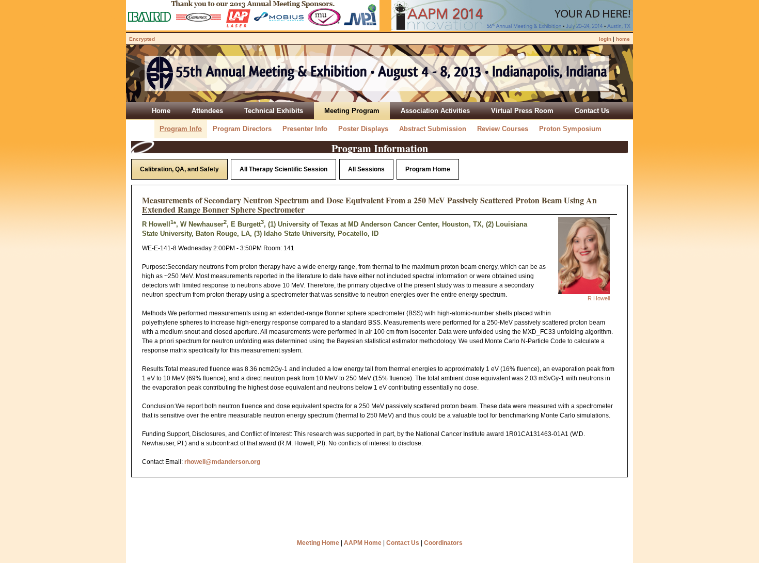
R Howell (599, 298)
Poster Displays (363, 129)
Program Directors (242, 129)
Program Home (427, 169)
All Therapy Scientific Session (283, 169)
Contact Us (402, 542)
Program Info (181, 129)
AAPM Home (363, 542)
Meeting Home (318, 542)
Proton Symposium (570, 129)
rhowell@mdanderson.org (222, 461)
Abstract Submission (432, 129)
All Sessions (366, 169)
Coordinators (443, 542)
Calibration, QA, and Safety (179, 169)
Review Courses (502, 129)
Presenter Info (304, 129)
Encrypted (142, 39)
